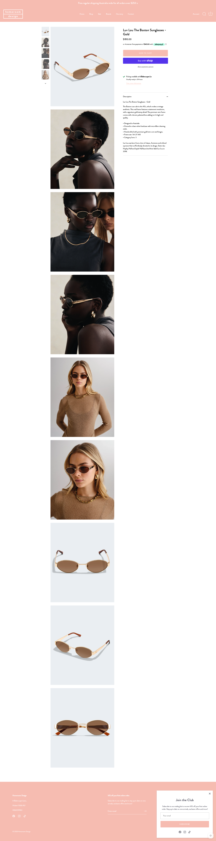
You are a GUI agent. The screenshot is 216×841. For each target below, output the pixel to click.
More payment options (145, 67)
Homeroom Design (24, 831)
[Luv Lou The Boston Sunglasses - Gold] (45, 31)
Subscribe (185, 824)
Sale (99, 14)
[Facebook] (180, 831)
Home (82, 14)
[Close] (209, 793)
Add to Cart (145, 53)
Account (196, 14)
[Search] (204, 14)
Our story (119, 14)
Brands (108, 14)
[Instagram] (185, 831)
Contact (131, 14)
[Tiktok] (189, 831)
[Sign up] (145, 811)
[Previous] (45, 24)
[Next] (45, 83)
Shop (91, 14)
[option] (45, 32)
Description (127, 96)
